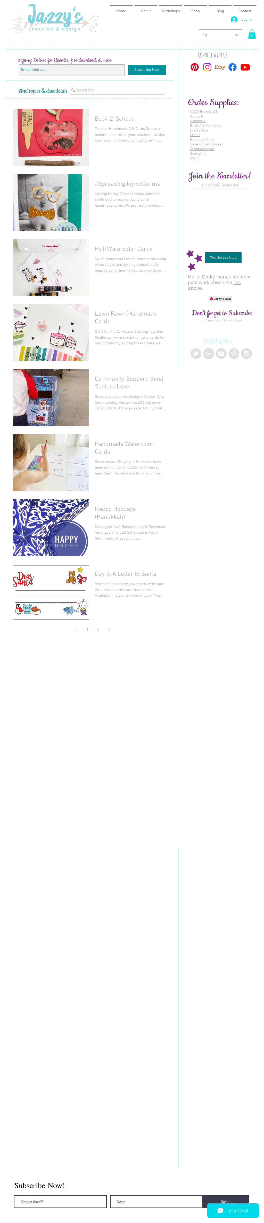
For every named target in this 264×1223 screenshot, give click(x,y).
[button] (252, 34)
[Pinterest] (194, 67)
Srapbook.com (202, 149)
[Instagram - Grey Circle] (246, 353)
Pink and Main (202, 139)
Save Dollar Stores (205, 144)
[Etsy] (219, 67)
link (237, 282)
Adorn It (196, 116)
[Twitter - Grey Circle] (196, 353)
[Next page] (109, 629)
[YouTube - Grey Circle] (221, 353)
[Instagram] (207, 67)
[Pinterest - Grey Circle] (233, 353)
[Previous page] (76, 629)
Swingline (198, 153)
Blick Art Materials (206, 125)
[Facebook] (232, 67)
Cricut (195, 135)
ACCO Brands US (204, 112)
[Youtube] (245, 67)
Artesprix (197, 121)
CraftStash (199, 130)
